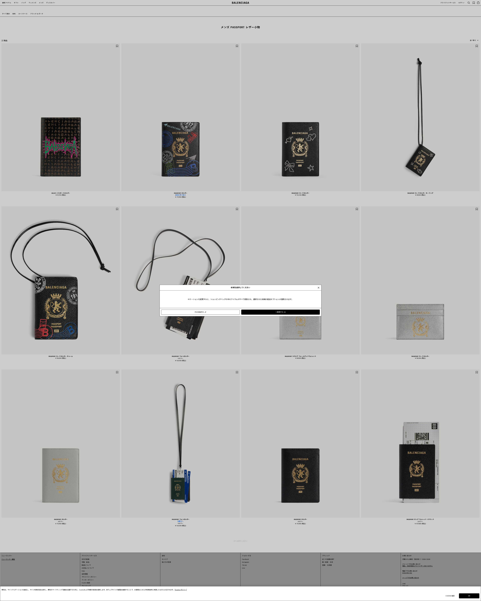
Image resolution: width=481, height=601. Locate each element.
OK (469, 596)
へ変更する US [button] (280, 312)
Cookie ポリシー (180, 590)
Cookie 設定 (450, 596)
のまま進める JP (200, 312)
